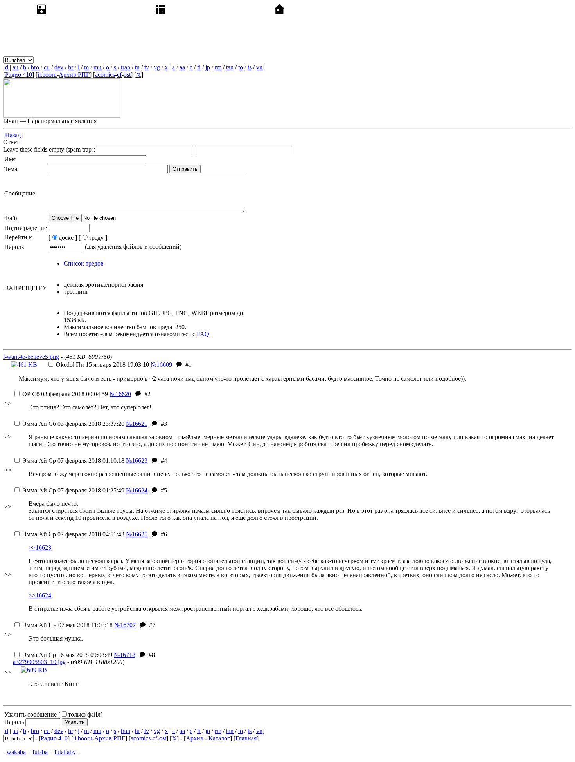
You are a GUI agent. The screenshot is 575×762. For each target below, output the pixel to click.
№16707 (125, 625)
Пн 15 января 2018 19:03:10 (102, 364)
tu (137, 67)
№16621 (136, 423)
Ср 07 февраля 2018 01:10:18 (73, 460)
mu (97, 67)
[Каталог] (212, 59)
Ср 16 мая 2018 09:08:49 (67, 655)
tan (230, 67)
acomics (105, 74)
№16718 (124, 655)
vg (157, 67)
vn (259, 67)
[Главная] (331, 59)
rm (218, 67)
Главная (246, 738)
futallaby (65, 752)
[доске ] (63, 237)
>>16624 (40, 595)
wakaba (16, 752)
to (240, 67)
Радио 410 (18, 74)
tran (125, 67)
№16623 (136, 460)
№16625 (136, 534)
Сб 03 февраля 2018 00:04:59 (65, 394)
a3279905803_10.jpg (39, 662)
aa (182, 67)
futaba (40, 752)
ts (250, 67)
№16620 (120, 394)
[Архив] (94, 59)
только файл (84, 714)
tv (146, 67)
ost (127, 74)
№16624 (136, 490)
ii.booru (47, 74)
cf (119, 74)
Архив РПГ (74, 74)
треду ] (98, 237)
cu (47, 67)
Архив (194, 738)
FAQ (203, 334)
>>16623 (40, 547)
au (15, 67)
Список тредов (84, 263)
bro (35, 67)
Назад (13, 135)
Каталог (219, 738)
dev (58, 67)
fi (199, 67)
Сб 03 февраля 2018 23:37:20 (73, 423)
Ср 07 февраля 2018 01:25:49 (73, 490)
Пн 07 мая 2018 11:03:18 (67, 625)
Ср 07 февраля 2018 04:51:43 (73, 534)
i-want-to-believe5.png (31, 356)
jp (207, 67)
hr (70, 67)
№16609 (161, 364)
